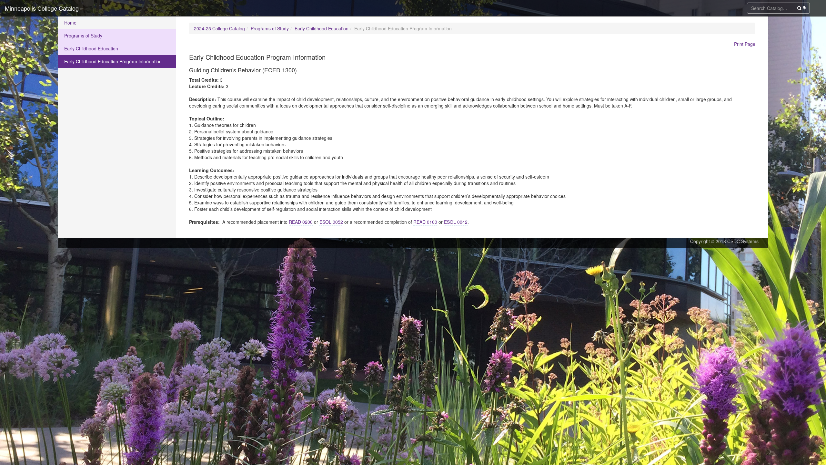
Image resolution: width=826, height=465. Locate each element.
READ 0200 (301, 222)
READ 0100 (425, 222)
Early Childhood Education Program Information (113, 61)
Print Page (744, 44)
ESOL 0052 (331, 222)
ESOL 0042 (456, 222)
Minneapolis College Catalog (42, 8)
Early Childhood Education (91, 48)
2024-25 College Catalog (219, 28)
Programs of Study (83, 35)
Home (70, 22)
